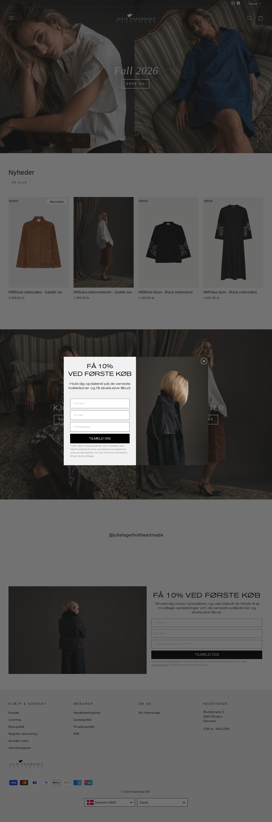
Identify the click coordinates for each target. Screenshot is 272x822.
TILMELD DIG (100, 438)
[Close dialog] (204, 361)
